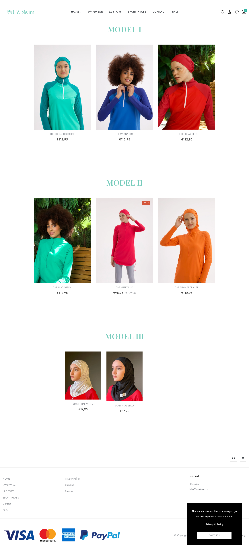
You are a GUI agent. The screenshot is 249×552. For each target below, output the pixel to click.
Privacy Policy (72, 478)
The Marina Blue (124, 134)
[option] (62, 100)
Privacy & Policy (214, 524)
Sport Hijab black (124, 405)
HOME (75, 11)
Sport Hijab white (83, 404)
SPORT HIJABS (137, 11)
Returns (69, 491)
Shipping (69, 485)
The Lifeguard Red (186, 134)
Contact (159, 11)
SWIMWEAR (95, 11)
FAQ (175, 11)
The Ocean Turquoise (62, 134)
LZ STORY (115, 11)
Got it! (214, 535)
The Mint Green (62, 287)
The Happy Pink (124, 287)
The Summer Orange (187, 287)
